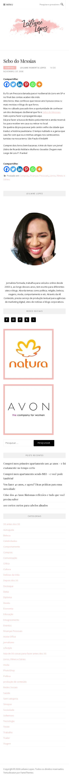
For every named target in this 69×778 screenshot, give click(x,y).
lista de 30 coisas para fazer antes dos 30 (24, 653)
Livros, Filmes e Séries (14, 659)
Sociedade (8, 709)
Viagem (7, 743)
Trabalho (8, 732)
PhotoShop (9, 670)
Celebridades (10, 541)
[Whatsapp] (33, 84)
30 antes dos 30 (11, 524)
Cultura (7, 569)
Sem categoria (10, 698)
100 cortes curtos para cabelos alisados (25, 505)
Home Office (9, 636)
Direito (6, 603)
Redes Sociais (10, 687)
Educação (8, 614)
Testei (6, 726)
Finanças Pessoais (39, 175)
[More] (39, 84)
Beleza (6, 535)
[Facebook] (7, 84)
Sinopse (7, 704)
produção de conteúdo (15, 681)
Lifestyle (7, 647)
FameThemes (27, 772)
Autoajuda (8, 529)
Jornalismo (8, 642)
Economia (8, 608)
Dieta (6, 591)
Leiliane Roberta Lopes (33, 68)
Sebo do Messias (51, 112)
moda (6, 664)
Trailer (6, 737)
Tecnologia (8, 721)
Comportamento (11, 546)
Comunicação (10, 557)
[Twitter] (13, 84)
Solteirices (8, 715)
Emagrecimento (11, 619)
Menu (9, 4)
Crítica (6, 563)
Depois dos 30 (10, 580)
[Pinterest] (26, 84)
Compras (10, 68)
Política (7, 676)
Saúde (6, 693)
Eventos (7, 625)
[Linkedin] (20, 84)
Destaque (8, 586)
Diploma (7, 597)
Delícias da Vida (11, 574)
